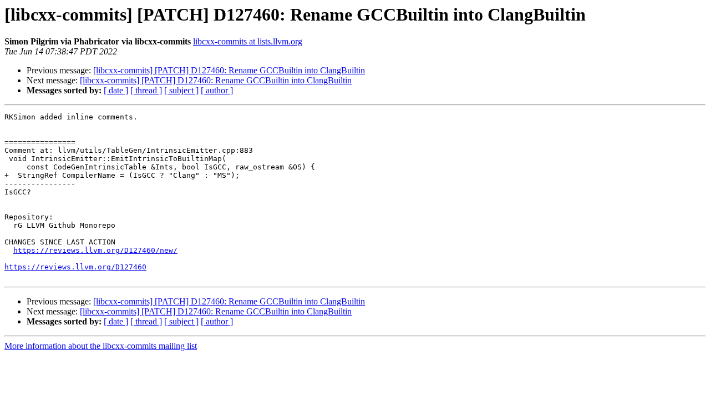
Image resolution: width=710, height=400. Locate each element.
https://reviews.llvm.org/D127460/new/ (95, 250)
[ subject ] (181, 90)
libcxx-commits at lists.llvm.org (247, 41)
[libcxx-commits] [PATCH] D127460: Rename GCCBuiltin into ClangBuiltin (229, 70)
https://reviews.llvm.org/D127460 (75, 267)
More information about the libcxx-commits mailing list (100, 346)
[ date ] (116, 90)
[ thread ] (146, 90)
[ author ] (217, 90)
